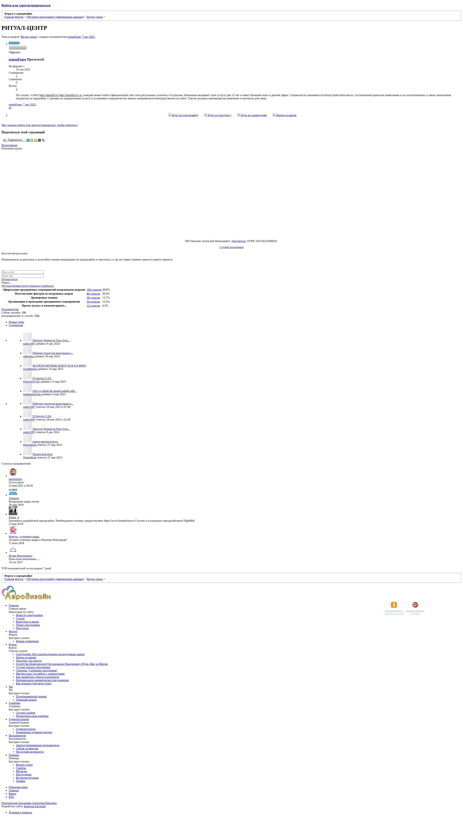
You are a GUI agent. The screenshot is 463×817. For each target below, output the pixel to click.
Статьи (20, 618)
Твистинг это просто (29, 660)
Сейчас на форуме (27, 748)
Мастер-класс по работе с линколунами (40, 673)
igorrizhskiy (15, 479)
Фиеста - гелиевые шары (24, 536)
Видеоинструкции (27, 777)
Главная (13, 605)
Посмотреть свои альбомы (32, 715)
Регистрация (9, 145)
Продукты (22, 628)
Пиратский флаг (43, 454)
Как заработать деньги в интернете (37, 676)
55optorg (14, 498)
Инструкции (23, 774)
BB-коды (21, 771)
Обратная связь (18, 787)
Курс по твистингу (219, 115)
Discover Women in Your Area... (51, 340)
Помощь (14, 754)
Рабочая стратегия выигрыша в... (53, 353)
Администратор (26, 728)
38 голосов (93, 297)
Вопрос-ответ (24, 764)
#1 (10, 107)
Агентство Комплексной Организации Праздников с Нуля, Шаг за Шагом (62, 663)
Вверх (12, 793)
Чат (11, 686)
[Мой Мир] (39, 140)
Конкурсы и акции (27, 621)
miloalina (28, 356)
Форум (13, 631)
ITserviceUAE (31, 381)
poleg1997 (29, 343)
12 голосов (93, 305)
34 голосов (93, 301)
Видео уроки (29, 36)
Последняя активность (30, 751)
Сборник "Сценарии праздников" (37, 670)
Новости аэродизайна (29, 615)
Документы (238, 241)
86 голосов (93, 293)
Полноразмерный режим (31, 696)
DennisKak (29, 444)
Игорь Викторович (20, 555)
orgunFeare (74, 36)
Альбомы (14, 702)
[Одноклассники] (36, 140)
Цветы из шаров (286, 115)
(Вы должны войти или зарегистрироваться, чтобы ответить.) (39, 125)
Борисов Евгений (35, 806)
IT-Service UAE (42, 378)
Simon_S (14, 517)
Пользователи (10, 309)
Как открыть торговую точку (34, 683)
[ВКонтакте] (28, 140)
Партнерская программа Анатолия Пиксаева (29, 803)
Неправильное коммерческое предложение (42, 680)
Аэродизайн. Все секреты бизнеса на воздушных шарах (50, 654)
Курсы (13, 644)
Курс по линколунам (253, 115)
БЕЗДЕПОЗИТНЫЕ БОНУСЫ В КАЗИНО (59, 365)
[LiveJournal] (43, 140)
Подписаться (9, 279)
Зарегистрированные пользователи (37, 745)
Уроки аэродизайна (28, 624)
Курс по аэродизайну (184, 115)
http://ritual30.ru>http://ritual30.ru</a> (61, 95)
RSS (11, 796)
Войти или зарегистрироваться (25, 5)
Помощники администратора (34, 732)
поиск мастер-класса (45, 441)
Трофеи (20, 780)
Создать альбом (25, 712)
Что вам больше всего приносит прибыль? (27, 285)
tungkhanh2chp (32, 394)
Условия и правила (20, 812)
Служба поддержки (232, 247)
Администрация (19, 719)
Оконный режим (26, 699)
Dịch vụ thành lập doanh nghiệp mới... (55, 391)
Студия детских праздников (33, 667)
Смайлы (21, 767)
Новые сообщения (27, 641)
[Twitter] (32, 140)
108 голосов (94, 289)
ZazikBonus (30, 368)
